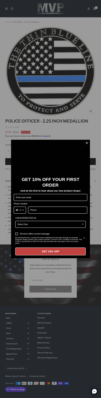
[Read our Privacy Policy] (84, 237)
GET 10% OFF (50, 251)
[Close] (87, 143)
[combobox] (20, 210)
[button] (94, 391)
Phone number (20, 204)
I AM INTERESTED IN (25, 218)
